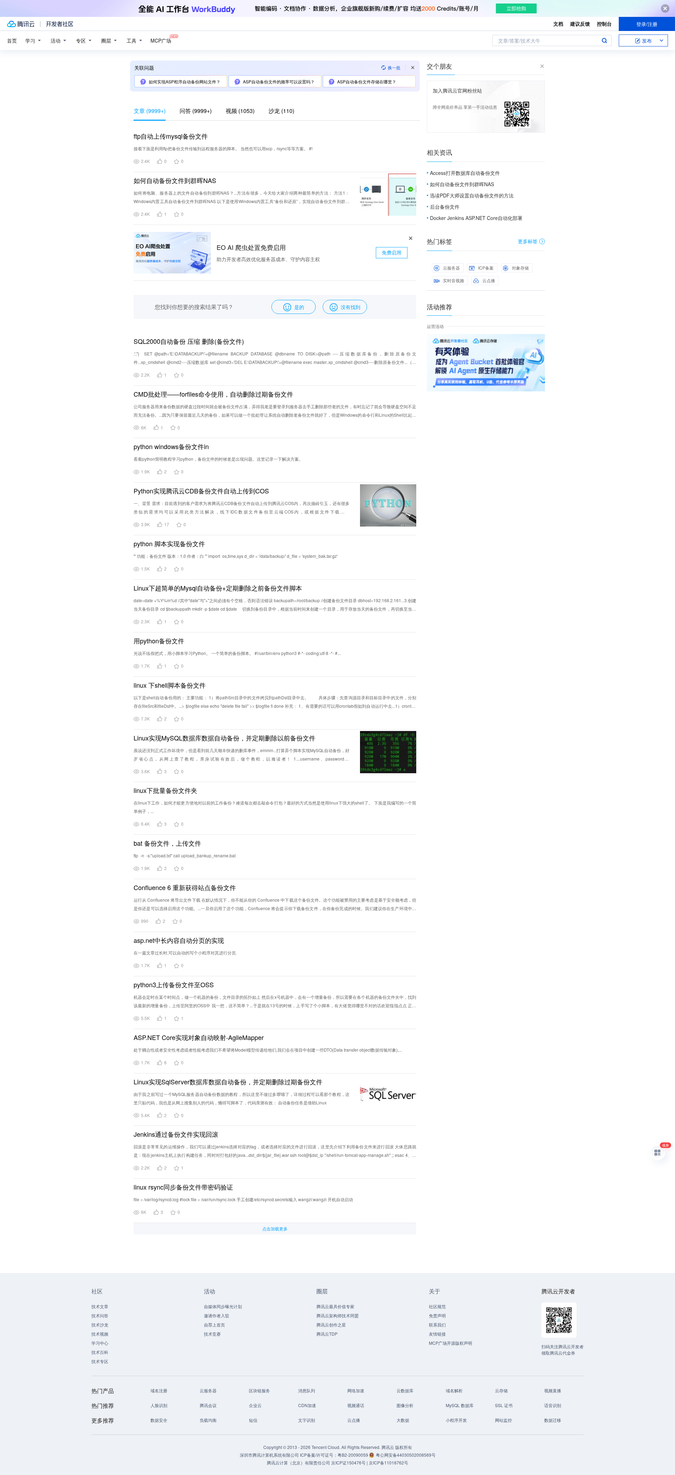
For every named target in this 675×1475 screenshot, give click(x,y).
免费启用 (391, 252)
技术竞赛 (212, 1334)
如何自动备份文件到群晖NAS (175, 180)
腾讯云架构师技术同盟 (337, 1315)
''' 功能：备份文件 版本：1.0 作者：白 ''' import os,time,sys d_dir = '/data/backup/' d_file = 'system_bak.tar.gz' (236, 556)
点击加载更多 (275, 1228)
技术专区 (99, 1361)
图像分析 (405, 1405)
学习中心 (99, 1343)
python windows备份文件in (171, 446)
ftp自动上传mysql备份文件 (171, 135)
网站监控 (503, 1420)
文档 (558, 23)
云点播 (488, 280)
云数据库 (405, 1390)
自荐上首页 (214, 1325)
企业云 (255, 1405)
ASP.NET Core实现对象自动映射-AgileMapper (199, 1037)
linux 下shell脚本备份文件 (170, 684)
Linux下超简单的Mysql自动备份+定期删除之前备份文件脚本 (218, 587)
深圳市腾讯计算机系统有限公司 (269, 1455)
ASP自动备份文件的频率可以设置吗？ (279, 81)
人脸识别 (158, 1405)
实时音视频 (453, 280)
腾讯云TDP (327, 1334)
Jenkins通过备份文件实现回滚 (176, 1134)
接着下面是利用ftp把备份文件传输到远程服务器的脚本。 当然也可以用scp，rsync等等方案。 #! (223, 148)
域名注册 (158, 1390)
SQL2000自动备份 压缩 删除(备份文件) (189, 341)
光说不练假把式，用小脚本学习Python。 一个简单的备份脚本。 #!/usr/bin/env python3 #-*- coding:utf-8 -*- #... (237, 653)
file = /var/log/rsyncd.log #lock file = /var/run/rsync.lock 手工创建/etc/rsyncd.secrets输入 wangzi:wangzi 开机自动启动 (243, 1199)
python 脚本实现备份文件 (169, 543)
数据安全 (158, 1420)
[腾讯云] (20, 24)
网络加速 (355, 1390)
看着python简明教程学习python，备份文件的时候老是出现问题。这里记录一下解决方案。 (218, 459)
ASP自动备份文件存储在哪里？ (366, 81)
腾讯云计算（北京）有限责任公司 (298, 1462)
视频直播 (552, 1390)
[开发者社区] (59, 24)
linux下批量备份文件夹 (165, 790)
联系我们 (437, 1325)
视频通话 (355, 1405)
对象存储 (520, 268)
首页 (12, 40)
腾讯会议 (208, 1405)
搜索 (604, 40)
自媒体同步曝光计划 (223, 1306)
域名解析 (454, 1390)
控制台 (604, 23)
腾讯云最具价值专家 (335, 1306)
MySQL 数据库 (460, 1405)
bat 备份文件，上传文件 (167, 842)
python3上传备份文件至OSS (174, 984)
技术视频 (99, 1334)
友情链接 (437, 1334)
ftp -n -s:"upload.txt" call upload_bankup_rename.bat (185, 855)
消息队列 (306, 1390)
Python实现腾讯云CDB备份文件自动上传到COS (201, 490)
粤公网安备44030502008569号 (406, 1455)
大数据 (403, 1420)
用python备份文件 (159, 640)
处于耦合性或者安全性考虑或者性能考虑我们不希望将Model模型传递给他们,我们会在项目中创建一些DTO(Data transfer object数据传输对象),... (268, 1050)
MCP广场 (160, 40)
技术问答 (99, 1315)
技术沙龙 (99, 1325)
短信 (253, 1420)
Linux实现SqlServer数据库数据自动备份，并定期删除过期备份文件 (228, 1081)
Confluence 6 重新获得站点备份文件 (185, 887)
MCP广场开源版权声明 (450, 1343)
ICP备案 (486, 268)
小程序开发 (456, 1420)
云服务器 (451, 268)
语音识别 (552, 1405)
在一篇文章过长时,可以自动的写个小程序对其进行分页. (185, 953)
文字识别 (306, 1420)
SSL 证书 (504, 1405)
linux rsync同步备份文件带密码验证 (183, 1186)
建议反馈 (580, 23)
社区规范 (437, 1306)
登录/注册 (646, 23)
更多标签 (528, 241)
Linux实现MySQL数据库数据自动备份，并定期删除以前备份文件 (224, 737)
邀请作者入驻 (216, 1315)
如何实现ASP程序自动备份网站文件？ (184, 81)
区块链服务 (259, 1390)
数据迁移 (552, 1420)
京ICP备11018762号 (388, 1462)
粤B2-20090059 (353, 1455)
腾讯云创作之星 (331, 1325)
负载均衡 (208, 1420)
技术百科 (99, 1352)
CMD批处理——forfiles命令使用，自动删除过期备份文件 (213, 393)
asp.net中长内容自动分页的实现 (179, 940)
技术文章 (99, 1306)
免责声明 (437, 1315)
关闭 (540, 341)
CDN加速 (307, 1405)
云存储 (501, 1390)
